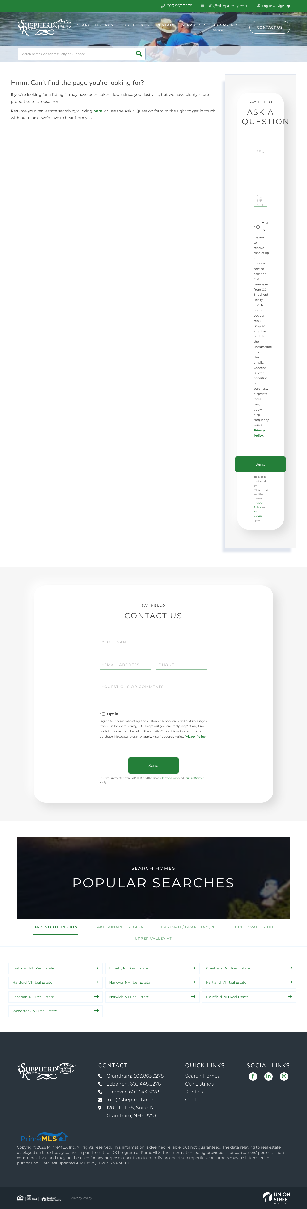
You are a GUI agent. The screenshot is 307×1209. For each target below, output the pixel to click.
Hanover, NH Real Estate (129, 982)
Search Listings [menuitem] (95, 25)
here (97, 111)
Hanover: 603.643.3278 (132, 1092)
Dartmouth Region (55, 927)
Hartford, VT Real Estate (32, 982)
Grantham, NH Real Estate (228, 968)
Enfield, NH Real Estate (128, 968)
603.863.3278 (178, 6)
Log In (266, 6)
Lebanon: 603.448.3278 (133, 1084)
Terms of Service (194, 778)
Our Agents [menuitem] (225, 25)
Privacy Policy (195, 737)
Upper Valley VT (153, 938)
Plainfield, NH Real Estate (227, 997)
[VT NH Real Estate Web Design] (276, 1198)
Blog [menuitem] (218, 30)
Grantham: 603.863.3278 (135, 1076)
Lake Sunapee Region (119, 927)
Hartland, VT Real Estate (226, 982)
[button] (139, 54)
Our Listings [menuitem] (134, 25)
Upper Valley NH (254, 927)
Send (260, 464)
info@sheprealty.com (227, 6)
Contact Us (270, 27)
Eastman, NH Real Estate (33, 968)
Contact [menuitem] (194, 1100)
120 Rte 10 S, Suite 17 (131, 1112)
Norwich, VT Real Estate (129, 997)
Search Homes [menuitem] (202, 1076)
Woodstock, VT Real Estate (34, 1011)
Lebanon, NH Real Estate (33, 997)
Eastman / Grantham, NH (189, 927)
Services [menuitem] (192, 25)
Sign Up (283, 6)
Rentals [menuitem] (165, 25)
